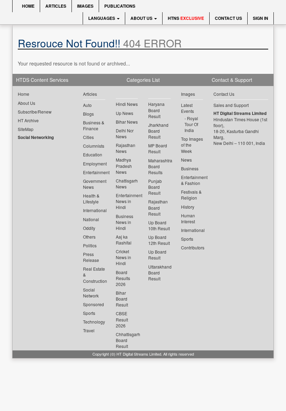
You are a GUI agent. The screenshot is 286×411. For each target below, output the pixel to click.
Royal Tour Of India (191, 124)
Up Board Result (157, 255)
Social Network (91, 292)
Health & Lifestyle (91, 198)
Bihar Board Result (122, 299)
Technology (94, 322)
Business (189, 168)
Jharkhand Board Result (158, 131)
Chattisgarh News (127, 183)
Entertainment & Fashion (192, 180)
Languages (102, 18)
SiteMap (25, 129)
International (94, 210)
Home (28, 6)
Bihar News (127, 122)
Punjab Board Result (155, 187)
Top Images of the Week (192, 145)
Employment (94, 163)
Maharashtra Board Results (159, 166)
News (186, 160)
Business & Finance (93, 125)
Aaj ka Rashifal (123, 240)
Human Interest (188, 218)
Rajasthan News (125, 148)
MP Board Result (157, 148)
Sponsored (93, 304)
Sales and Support (231, 105)
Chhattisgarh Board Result (127, 340)
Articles (55, 6)
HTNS (186, 18)
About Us (141, 18)
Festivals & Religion (191, 195)
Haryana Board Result (156, 110)
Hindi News (127, 104)
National (91, 219)
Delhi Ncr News (125, 133)
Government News (94, 184)
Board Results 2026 (123, 278)
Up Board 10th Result (159, 225)
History (187, 207)
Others (89, 237)
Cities (88, 137)
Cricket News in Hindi (123, 257)
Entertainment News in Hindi (127, 201)
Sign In (260, 18)
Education (92, 154)
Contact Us (228, 18)
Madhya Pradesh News (124, 166)
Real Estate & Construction (94, 275)
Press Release (91, 257)
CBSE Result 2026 (122, 319)
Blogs (88, 114)
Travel (89, 330)
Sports (89, 313)
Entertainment (94, 172)
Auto (87, 105)
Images (85, 6)
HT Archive (28, 120)
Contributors (192, 247)
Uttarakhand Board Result (159, 272)
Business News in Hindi (124, 222)
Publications (119, 6)
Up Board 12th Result (159, 240)
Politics (90, 245)
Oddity (89, 228)
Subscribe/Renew (35, 112)
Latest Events (187, 108)
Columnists (93, 146)
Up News (124, 113)
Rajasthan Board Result (158, 207)
